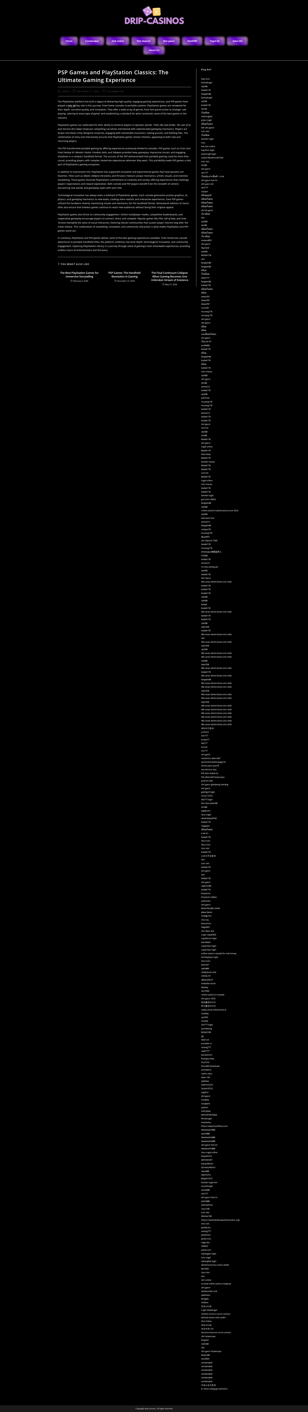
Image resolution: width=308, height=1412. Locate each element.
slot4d (204, 108)
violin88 (205, 1343)
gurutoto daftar (208, 499)
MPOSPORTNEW (209, 1114)
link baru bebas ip (209, 773)
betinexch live (207, 518)
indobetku (206, 1122)
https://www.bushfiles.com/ (214, 1126)
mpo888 (205, 1171)
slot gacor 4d (207, 183)
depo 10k (205, 1077)
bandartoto (206, 1054)
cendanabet (207, 1362)
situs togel (206, 814)
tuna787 (205, 307)
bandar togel (207, 138)
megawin (205, 825)
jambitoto (206, 1227)
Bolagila (205, 1298)
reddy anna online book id (213, 1009)
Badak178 (205, 439)
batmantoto (207, 1204)
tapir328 (205, 626)
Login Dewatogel (209, 1309)
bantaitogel (206, 82)
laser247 (205, 964)
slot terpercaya (208, 1336)
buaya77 (205, 739)
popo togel (206, 120)
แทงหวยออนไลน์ (209, 818)
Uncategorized (115, 91)
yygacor (205, 1092)
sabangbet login (208, 1261)
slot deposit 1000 (209, 540)
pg (202, 1036)
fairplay (204, 987)
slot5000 (205, 1358)
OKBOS (204, 1246)
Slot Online (206, 1321)
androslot (205, 900)
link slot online (208, 146)
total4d (204, 1020)
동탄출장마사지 (208, 1002)
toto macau (206, 371)
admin (65, 91)
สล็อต (203, 270)
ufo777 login (207, 1024)
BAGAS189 (206, 1032)
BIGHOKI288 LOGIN (210, 908)
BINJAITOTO (207, 1178)
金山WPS (205, 536)
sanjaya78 (206, 529)
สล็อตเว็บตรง (207, 123)
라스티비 (205, 1062)
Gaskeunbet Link (209, 1291)
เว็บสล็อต (205, 112)
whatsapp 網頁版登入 (211, 551)
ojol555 (204, 1017)
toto (203, 142)
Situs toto (205, 844)
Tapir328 (205, 247)
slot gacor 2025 (208, 998)
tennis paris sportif (210, 765)
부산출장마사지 (208, 1005)
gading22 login (208, 791)
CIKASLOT (206, 975)
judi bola (205, 397)
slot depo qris (207, 930)
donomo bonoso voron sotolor (216, 1332)
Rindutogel (206, 1118)
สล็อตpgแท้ (206, 195)
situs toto (205, 840)
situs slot (205, 1272)
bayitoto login (207, 150)
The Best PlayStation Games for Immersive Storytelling (79, 274)
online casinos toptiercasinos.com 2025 (219, 510)
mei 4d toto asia (208, 769)
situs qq (205, 919)
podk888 (205, 345)
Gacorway (206, 454)
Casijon (204, 191)
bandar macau (208, 461)
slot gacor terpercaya (211, 1351)
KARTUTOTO (207, 1084)
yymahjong (206, 1028)
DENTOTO (206, 1174)
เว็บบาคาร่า (206, 341)
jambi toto (206, 1238)
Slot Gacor (206, 578)
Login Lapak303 (208, 934)
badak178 (205, 90)
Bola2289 (205, 1355)
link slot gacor (207, 127)
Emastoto (205, 893)
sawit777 (205, 1050)
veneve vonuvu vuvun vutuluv (215, 1313)
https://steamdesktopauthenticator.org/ (220, 1219)
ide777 (204, 743)
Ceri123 (204, 427)
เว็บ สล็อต (205, 213)
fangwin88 (206, 93)
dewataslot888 (208, 1129)
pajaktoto (205, 810)
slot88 (204, 101)
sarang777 (206, 1047)
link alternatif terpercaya (212, 777)
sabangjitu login (208, 1253)
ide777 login (207, 799)
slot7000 (205, 990)
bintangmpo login (209, 957)
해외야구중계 (207, 728)
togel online (206, 446)
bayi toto (205, 78)
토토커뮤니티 (207, 1328)
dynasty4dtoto (208, 1167)
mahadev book (208, 983)
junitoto (205, 731)
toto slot (205, 131)
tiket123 (205, 1039)
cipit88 (204, 86)
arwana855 (206, 240)
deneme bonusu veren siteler (215, 1264)
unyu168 (205, 1208)
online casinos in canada (212, 994)
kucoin (204, 747)
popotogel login (208, 153)
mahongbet (206, 116)
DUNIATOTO (207, 1088)
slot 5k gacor (207, 210)
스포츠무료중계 (208, 855)
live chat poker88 (209, 803)
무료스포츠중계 (208, 1385)
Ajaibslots (205, 1295)
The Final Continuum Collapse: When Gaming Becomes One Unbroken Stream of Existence (169, 276)
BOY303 (205, 1268)
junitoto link (207, 780)
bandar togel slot (209, 1182)
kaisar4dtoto (207, 1163)
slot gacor (205, 168)
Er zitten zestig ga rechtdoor (214, 1388)
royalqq (205, 1013)
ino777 (204, 750)
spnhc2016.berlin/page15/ (213, 761)
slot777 (204, 172)
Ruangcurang (207, 1058)
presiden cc (206, 1043)
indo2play (206, 1111)
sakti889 (205, 968)
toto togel (206, 1257)
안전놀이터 (206, 915)
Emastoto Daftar (209, 897)
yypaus (204, 1107)
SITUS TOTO (207, 795)
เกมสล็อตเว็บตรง (208, 334)
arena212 (205, 386)
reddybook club (208, 972)
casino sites (206, 1073)
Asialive (204, 1302)
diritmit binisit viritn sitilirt (213, 1317)
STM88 (204, 555)
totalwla (205, 1099)
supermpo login (208, 945)
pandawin (206, 942)
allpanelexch (207, 979)
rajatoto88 (206, 885)
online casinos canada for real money (218, 953)
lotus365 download (210, 1066)
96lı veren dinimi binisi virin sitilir (216, 581)
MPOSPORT (206, 1159)
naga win (205, 1242)
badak (204, 604)
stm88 (204, 807)
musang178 (206, 311)
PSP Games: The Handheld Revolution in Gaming (124, 274)
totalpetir (205, 1103)
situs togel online (209, 1152)
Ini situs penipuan (209, 566)
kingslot (205, 1340)
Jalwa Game (206, 912)
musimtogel (207, 1186)
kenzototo (206, 923)
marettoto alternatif (210, 758)
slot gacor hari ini (209, 180)
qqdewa (205, 1081)
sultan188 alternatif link (212, 157)
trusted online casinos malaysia (216, 1283)
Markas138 (206, 1216)
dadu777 (205, 277)
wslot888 (205, 1133)
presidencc (206, 1069)
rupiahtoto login (209, 938)
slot (203, 217)
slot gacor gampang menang (214, 784)
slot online (206, 1279)
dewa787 (205, 296)
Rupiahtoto (206, 1156)
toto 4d (72, 105)
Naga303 (205, 927)
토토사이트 (206, 1306)
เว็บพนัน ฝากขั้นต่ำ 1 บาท (212, 176)
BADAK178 (206, 255)
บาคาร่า (204, 833)
